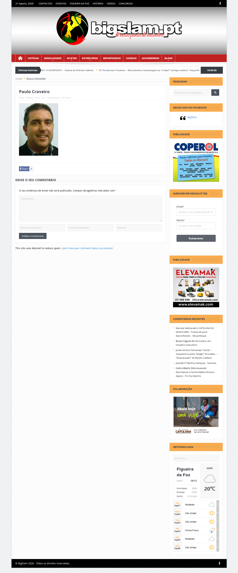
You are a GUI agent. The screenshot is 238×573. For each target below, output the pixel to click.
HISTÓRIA (98, 3)
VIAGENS (131, 58)
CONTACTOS (45, 3)
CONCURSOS (126, 3)
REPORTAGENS (112, 58)
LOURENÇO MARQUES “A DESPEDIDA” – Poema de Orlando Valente (43, 70)
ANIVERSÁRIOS (150, 58)
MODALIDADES (52, 58)
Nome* (180, 220)
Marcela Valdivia (184, 328)
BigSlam (192, 117)
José (178, 363)
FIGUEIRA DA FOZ (79, 3)
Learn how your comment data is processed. (87, 248)
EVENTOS (61, 3)
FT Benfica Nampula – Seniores (200, 363)
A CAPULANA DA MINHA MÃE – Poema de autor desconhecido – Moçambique (195, 332)
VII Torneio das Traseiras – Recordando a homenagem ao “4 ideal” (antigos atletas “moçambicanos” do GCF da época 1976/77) (154, 70)
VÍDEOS (111, 3)
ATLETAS (72, 58)
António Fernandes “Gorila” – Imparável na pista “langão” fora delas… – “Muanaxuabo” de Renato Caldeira (197, 354)
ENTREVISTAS (90, 58)
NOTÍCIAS (33, 58)
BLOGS (168, 58)
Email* (180, 206)
